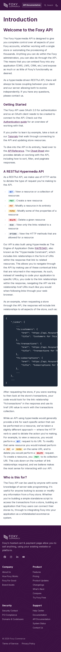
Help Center (38, 610)
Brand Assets (8, 585)
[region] (30, 350)
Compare (37, 593)
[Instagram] (11, 556)
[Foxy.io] (11, 5)
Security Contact (10, 610)
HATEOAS (41, 248)
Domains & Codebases (13, 619)
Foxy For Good (9, 580)
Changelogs (38, 585)
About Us (6, 572)
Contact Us (38, 627)
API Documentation (41, 619)
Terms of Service (10, 643)
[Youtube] (23, 556)
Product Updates (41, 580)
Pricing (36, 576)
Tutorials (13, 136)
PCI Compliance (9, 615)
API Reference (16, 150)
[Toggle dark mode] (57, 5)
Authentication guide (15, 121)
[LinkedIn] (17, 556)
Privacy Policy (28, 643)
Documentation (40, 615)
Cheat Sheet (37, 150)
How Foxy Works (10, 576)
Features (37, 572)
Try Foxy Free (39, 597)
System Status (39, 623)
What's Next (38, 589)
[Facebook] (4, 556)
